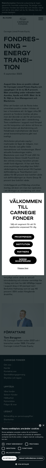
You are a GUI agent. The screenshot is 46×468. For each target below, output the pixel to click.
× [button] (43, 425)
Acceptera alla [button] (9, 458)
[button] (23, 464)
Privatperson (23, 237)
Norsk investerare (23, 260)
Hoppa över (23, 268)
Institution (23, 244)
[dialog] (23, 445)
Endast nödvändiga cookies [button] (31, 458)
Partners (23, 252)
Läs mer (4, 439)
